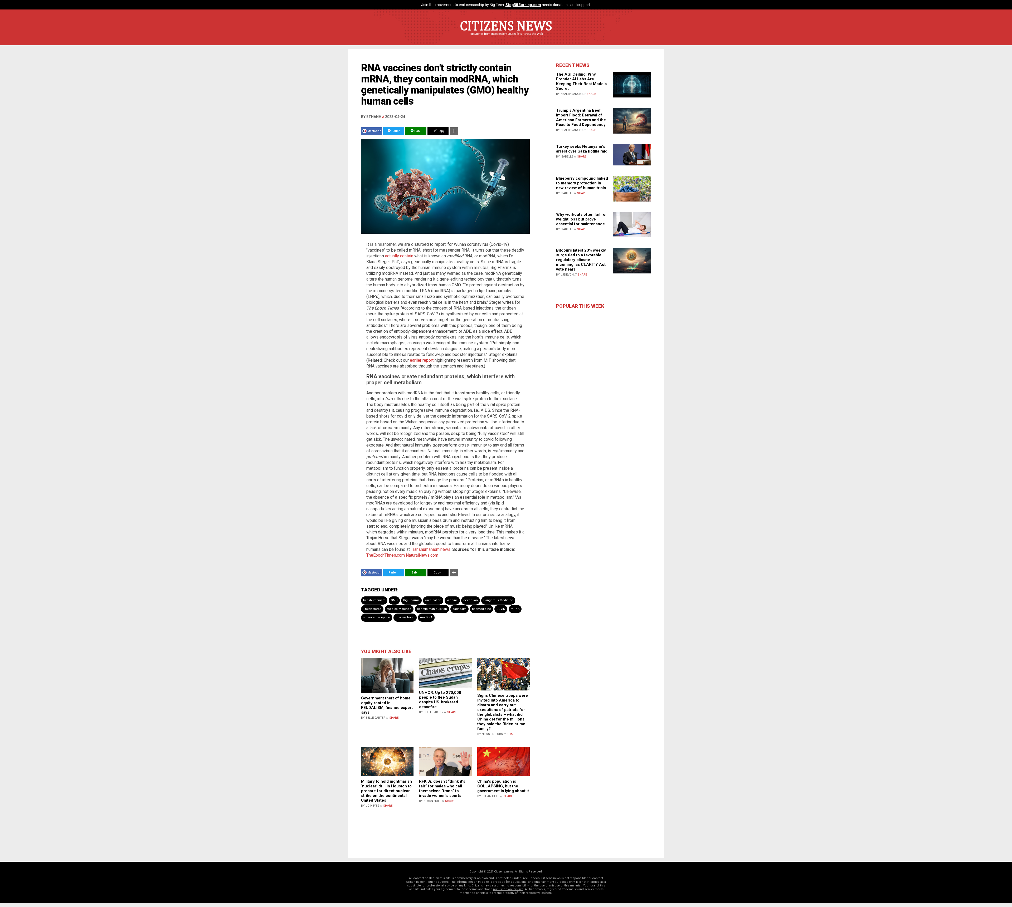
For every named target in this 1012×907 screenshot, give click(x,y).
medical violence (399, 609)
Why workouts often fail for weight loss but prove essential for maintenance (581, 219)
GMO (394, 600)
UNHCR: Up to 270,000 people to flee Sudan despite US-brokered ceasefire (440, 699)
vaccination (433, 600)
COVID (501, 609)
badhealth (459, 609)
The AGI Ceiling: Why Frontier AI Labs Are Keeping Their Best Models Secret (581, 81)
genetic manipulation (432, 609)
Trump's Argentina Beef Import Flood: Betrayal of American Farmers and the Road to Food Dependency (581, 117)
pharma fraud (405, 617)
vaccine (452, 600)
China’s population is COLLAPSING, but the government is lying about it (503, 786)
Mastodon (374, 131)
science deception (376, 617)
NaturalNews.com (422, 555)
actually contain (399, 255)
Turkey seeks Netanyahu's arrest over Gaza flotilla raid (581, 149)
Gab (416, 131)
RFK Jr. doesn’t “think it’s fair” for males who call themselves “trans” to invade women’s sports (442, 788)
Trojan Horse (372, 609)
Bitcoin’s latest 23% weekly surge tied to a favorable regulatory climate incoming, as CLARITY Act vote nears (581, 260)
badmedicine (481, 609)
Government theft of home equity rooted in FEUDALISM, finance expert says (387, 705)
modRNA (426, 617)
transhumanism (374, 600)
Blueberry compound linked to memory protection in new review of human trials (582, 183)
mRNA (515, 609)
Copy (440, 131)
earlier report (422, 360)
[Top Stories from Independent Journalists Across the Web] (506, 38)
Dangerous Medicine (498, 600)
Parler (395, 131)
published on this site (508, 889)
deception (470, 600)
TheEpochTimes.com (385, 555)
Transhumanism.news (430, 549)
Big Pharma (411, 600)
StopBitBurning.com (523, 5)
